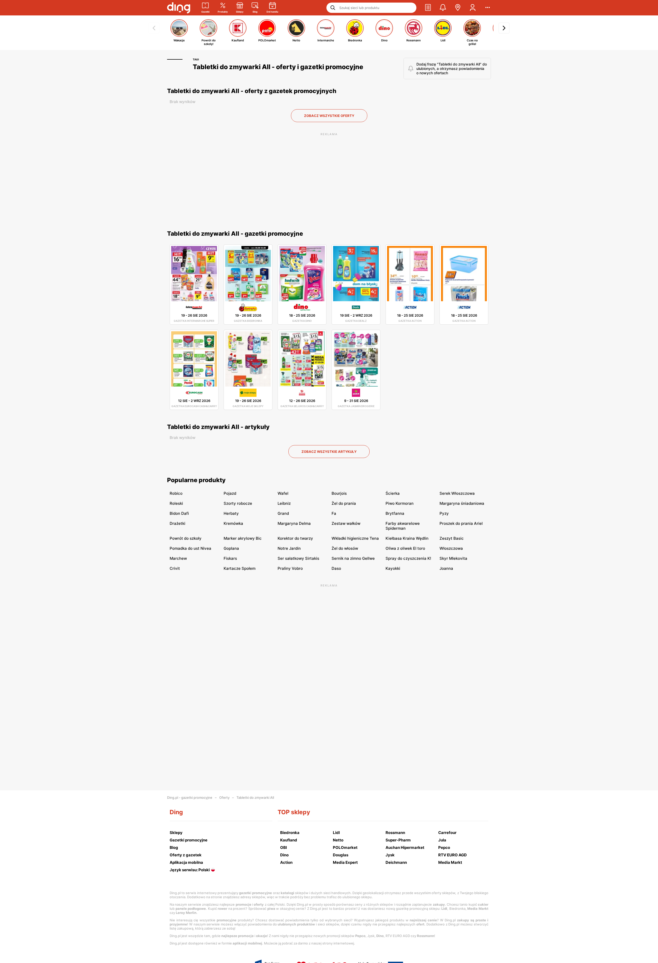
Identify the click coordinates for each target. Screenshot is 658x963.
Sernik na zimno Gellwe (353, 558)
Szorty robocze (238, 503)
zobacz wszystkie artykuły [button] (329, 452)
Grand (283, 513)
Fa (334, 513)
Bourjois (339, 493)
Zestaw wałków (346, 523)
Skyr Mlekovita (453, 558)
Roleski (176, 503)
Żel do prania (344, 503)
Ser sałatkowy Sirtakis (298, 558)
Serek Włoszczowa (457, 493)
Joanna (446, 568)
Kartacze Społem (239, 568)
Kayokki (393, 568)
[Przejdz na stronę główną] (178, 7)
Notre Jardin (289, 548)
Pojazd (230, 493)
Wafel (283, 493)
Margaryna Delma (294, 523)
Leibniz (284, 503)
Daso (336, 568)
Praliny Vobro (290, 568)
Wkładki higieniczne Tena (355, 538)
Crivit (175, 568)
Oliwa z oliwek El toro (405, 548)
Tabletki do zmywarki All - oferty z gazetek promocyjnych (251, 91)
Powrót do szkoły (186, 538)
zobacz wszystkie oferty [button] (329, 116)
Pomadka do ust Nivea (190, 548)
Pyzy (444, 513)
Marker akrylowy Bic (243, 538)
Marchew (178, 558)
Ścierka (393, 493)
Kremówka (233, 523)
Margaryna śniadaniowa (462, 503)
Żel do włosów (345, 548)
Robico (176, 493)
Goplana (231, 548)
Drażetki (177, 523)
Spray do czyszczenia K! (408, 558)
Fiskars (230, 558)
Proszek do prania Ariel (461, 523)
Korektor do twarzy (295, 538)
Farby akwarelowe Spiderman (403, 526)
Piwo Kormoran (400, 503)
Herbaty (231, 513)
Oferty (224, 797)
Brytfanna (395, 513)
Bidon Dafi (179, 513)
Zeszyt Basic (452, 538)
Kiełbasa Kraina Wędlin (407, 538)
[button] (428, 7)
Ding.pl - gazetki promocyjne (189, 797)
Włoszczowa (451, 548)
